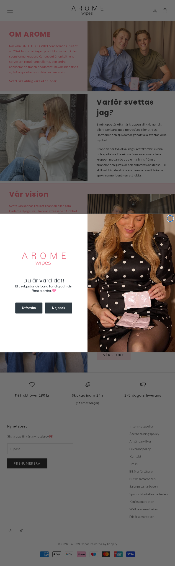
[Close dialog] (170, 219)
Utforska (29, 308)
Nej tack (58, 308)
